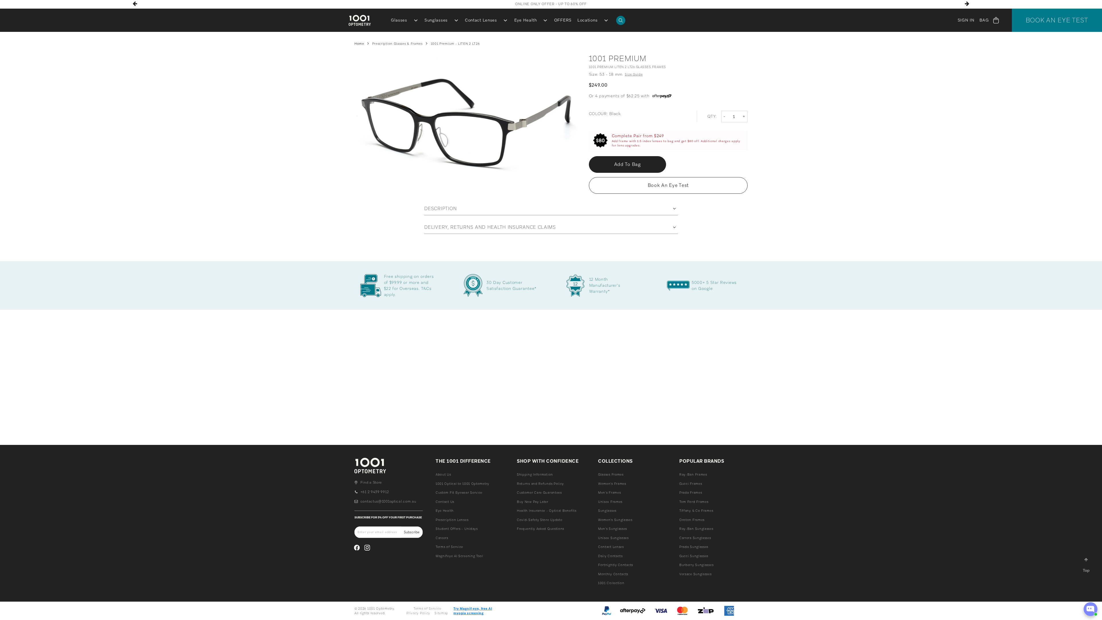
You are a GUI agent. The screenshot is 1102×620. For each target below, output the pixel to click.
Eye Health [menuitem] (525, 20)
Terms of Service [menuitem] (449, 547)
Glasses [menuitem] (399, 20)
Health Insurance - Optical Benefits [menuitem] (547, 511)
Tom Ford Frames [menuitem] (694, 502)
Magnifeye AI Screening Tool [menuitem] (459, 556)
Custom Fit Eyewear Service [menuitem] (459, 493)
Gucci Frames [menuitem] (690, 484)
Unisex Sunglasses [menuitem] (613, 538)
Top (1086, 570)
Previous (135, 4)
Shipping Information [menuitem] (535, 474)
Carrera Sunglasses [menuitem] (695, 538)
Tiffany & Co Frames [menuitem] (696, 511)
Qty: (712, 116)
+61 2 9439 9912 (374, 492)
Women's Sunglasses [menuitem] (615, 520)
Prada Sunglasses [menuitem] (693, 547)
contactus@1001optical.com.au (388, 501)
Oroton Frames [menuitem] (692, 520)
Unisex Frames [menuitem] (610, 502)
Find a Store (371, 482)
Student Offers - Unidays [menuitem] (457, 529)
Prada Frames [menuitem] (690, 493)
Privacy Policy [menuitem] (418, 613)
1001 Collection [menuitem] (611, 583)
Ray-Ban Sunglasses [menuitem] (696, 529)
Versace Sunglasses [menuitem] (695, 574)
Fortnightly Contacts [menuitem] (615, 565)
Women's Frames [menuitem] (612, 484)
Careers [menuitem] (442, 538)
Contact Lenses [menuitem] (481, 20)
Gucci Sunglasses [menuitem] (693, 556)
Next (967, 4)
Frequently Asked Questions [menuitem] (540, 529)
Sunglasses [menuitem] (436, 20)
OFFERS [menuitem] (563, 20)
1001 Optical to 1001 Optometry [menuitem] (462, 484)
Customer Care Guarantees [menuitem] (539, 493)
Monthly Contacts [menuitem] (613, 574)
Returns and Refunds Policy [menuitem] (540, 484)
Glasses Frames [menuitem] (611, 474)
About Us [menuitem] (443, 474)
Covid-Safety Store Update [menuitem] (539, 520)
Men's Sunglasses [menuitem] (612, 529)
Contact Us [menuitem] (445, 502)
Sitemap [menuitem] (441, 613)
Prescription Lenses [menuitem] (452, 520)
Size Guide (634, 74)
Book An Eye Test (1057, 20)
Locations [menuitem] (587, 20)
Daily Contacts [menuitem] (610, 556)
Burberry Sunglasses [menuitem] (696, 565)
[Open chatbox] (1090, 609)
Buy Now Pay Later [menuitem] (532, 502)
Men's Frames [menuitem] (609, 493)
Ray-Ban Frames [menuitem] (693, 474)
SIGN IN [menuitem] (966, 20)
